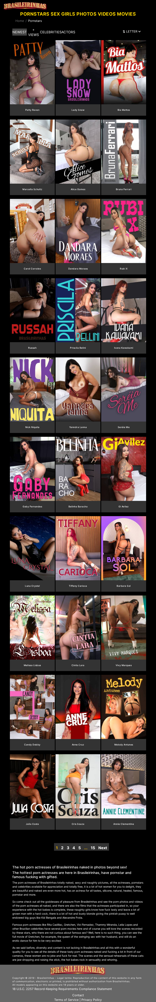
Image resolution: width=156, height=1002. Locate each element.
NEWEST (19, 32)
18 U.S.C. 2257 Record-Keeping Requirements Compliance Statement (62, 989)
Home (19, 21)
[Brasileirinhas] (25, 6)
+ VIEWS (33, 32)
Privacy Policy (91, 1000)
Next (102, 848)
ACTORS (68, 32)
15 (93, 848)
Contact (78, 995)
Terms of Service (66, 1000)
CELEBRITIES (50, 32)
